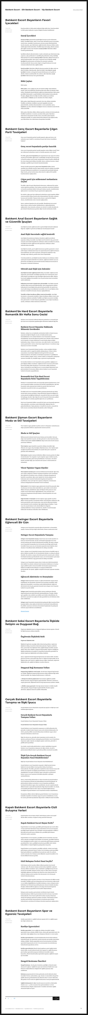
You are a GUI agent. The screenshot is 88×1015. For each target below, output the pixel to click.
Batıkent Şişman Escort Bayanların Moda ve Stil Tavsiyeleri (28, 419)
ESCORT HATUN (8, 30)
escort (6, 1008)
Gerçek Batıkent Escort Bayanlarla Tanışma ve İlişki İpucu (28, 701)
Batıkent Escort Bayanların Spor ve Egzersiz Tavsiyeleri (28, 912)
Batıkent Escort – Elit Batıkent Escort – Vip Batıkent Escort (32, 10)
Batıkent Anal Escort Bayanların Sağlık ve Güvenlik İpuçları (31, 220)
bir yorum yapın (8, 31)
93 (15, 998)
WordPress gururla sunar (38, 1008)
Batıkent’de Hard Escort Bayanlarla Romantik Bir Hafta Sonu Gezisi (29, 313)
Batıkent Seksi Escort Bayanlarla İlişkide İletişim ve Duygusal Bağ (32, 622)
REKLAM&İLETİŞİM (78, 10)
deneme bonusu (25, 611)
